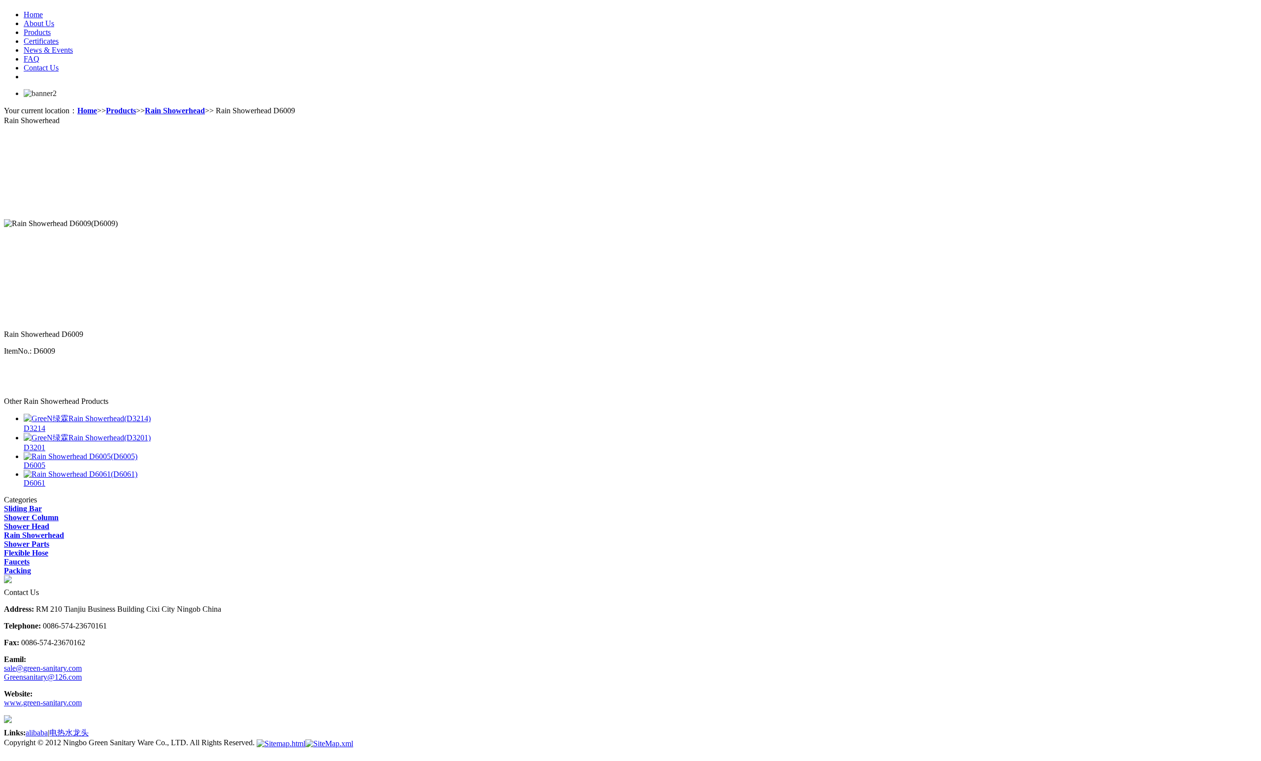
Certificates (41, 41)
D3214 (34, 428)
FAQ (31, 59)
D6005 (34, 465)
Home (33, 14)
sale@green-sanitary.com (43, 668)
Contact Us (41, 68)
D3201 (34, 447)
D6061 (34, 483)
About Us (39, 23)
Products (37, 32)
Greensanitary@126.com (43, 677)
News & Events (48, 50)
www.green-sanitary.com (43, 702)
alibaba (37, 732)
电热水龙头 (69, 732)
